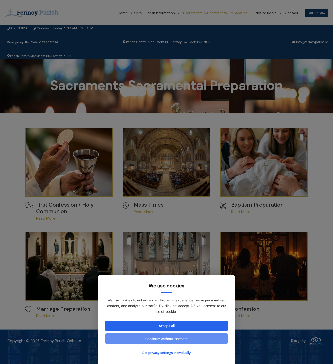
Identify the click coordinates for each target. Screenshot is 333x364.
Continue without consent (166, 338)
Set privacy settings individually (166, 352)
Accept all (167, 325)
